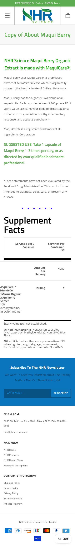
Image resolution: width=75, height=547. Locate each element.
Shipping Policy (12, 482)
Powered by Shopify (45, 522)
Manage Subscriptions (16, 465)
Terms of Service (13, 498)
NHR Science (26, 522)
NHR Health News (13, 460)
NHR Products (11, 455)
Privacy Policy (11, 493)
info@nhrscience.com (15, 432)
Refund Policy (11, 488)
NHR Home (10, 449)
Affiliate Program (13, 503)
